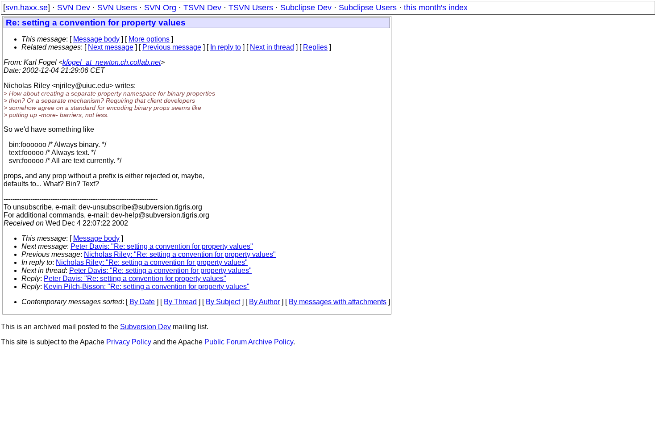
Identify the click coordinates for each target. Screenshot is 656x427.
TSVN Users (250, 7)
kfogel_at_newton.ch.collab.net (111, 62)
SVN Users (117, 7)
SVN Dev (73, 7)
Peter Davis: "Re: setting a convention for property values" (162, 246)
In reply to (225, 47)
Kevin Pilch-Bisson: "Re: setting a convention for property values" (146, 286)
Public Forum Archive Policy (248, 342)
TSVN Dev (202, 7)
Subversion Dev (145, 327)
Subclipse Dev (306, 7)
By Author (264, 302)
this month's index (436, 7)
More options (149, 39)
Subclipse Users (368, 7)
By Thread (180, 302)
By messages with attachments (337, 302)
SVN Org (160, 7)
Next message (110, 47)
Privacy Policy (128, 342)
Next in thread (272, 47)
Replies (315, 47)
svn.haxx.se (26, 7)
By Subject (223, 302)
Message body (96, 39)
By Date (142, 302)
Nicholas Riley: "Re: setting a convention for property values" (180, 254)
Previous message (171, 47)
